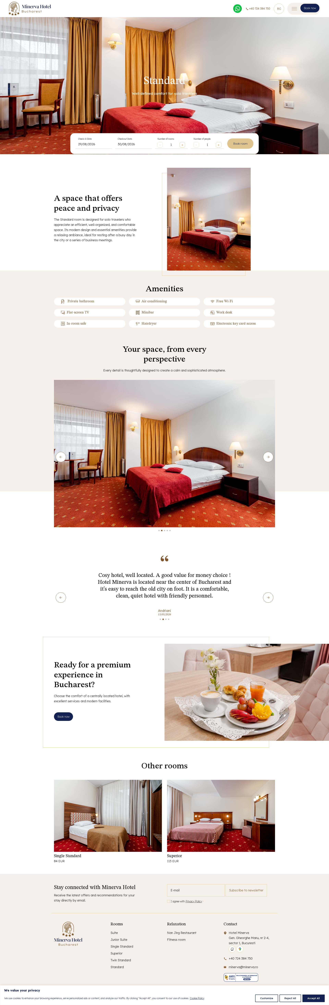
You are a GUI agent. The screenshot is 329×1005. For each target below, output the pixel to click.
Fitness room (176, 940)
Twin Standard (121, 960)
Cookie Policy (197, 998)
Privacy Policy (194, 901)
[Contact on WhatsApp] (237, 8)
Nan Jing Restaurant (181, 933)
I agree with (187, 901)
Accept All (313, 998)
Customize (266, 998)
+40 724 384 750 (259, 8)
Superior (174, 856)
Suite (114, 933)
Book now (310, 8)
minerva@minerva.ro (243, 967)
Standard (117, 967)
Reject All (290, 998)
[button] (159, 530)
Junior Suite (119, 940)
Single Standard (67, 856)
